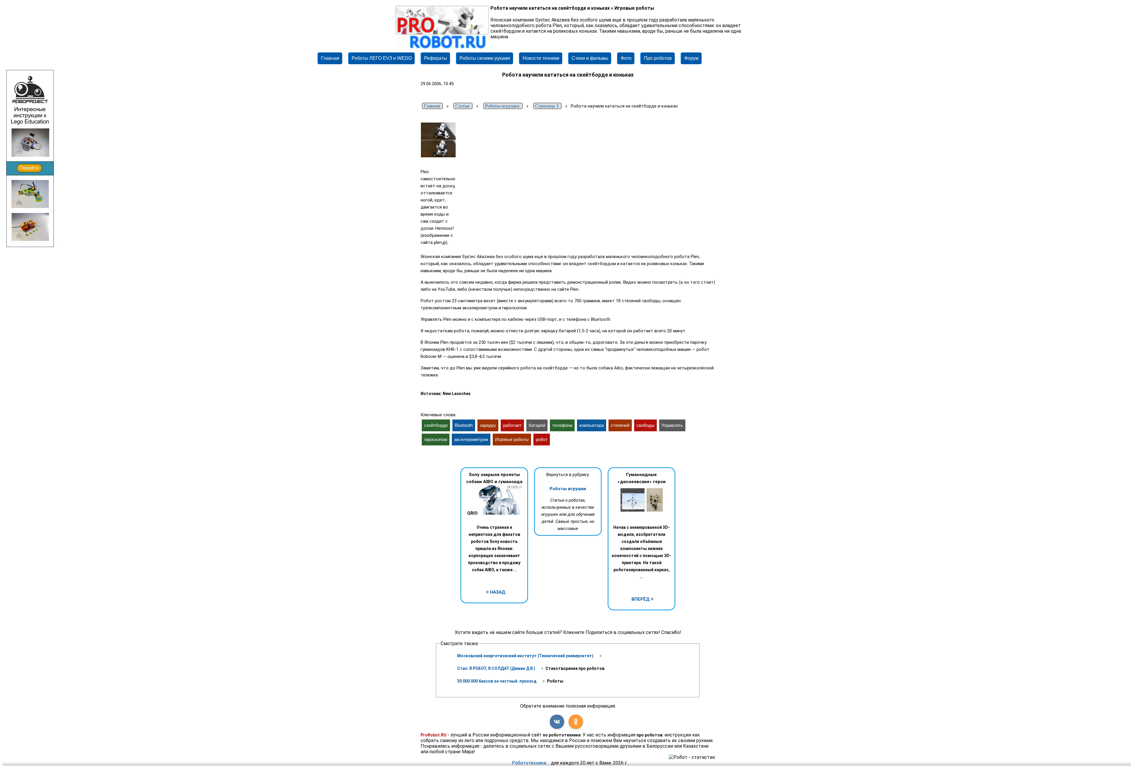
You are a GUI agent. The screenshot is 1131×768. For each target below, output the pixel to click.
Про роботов (658, 58)
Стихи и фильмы (590, 58)
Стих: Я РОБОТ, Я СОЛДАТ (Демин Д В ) (496, 668)
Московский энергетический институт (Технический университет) (525, 655)
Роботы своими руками (484, 58)
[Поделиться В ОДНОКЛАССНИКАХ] (575, 721)
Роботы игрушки (568, 488)
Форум (691, 58)
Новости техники (540, 58)
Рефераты (435, 58)
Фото (626, 58)
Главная (330, 58)
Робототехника (529, 763)
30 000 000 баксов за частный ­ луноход (497, 681)
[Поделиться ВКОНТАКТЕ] (557, 721)
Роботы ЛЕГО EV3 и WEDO (382, 58)
